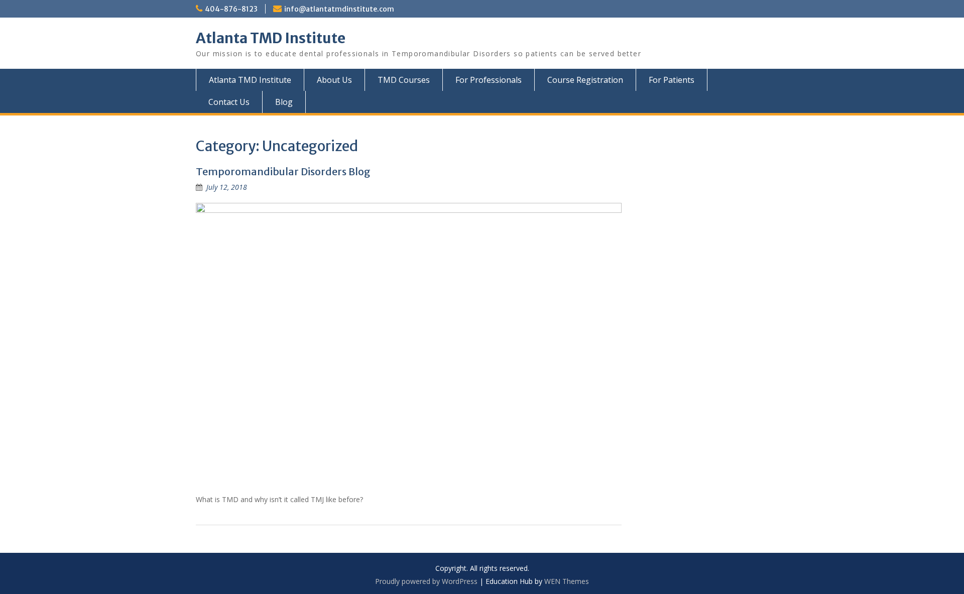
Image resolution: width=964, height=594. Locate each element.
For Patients (671, 79)
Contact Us (229, 101)
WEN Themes (566, 581)
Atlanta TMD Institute (270, 38)
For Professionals (488, 79)
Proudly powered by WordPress (426, 581)
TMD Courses (404, 79)
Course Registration (585, 79)
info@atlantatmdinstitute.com (339, 9)
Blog (284, 101)
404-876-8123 (231, 9)
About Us (334, 79)
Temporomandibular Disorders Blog (283, 171)
